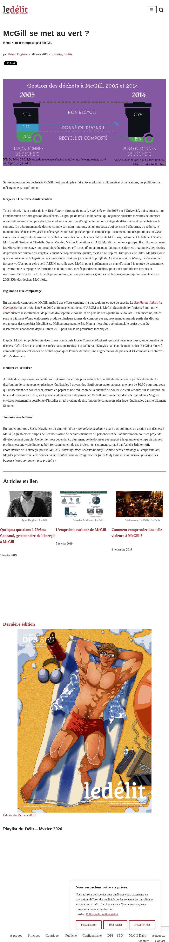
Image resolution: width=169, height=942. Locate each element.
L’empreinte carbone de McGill (81, 530)
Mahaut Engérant (18, 54)
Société (68, 54)
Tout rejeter (115, 924)
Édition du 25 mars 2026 (19, 815)
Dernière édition (19, 624)
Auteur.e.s (158, 935)
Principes (34, 935)
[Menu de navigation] (152, 9)
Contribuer (53, 935)
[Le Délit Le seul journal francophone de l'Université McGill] (15, 9)
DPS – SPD (115, 935)
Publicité (71, 935)
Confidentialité (92, 935)
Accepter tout (142, 924)
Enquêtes (57, 54)
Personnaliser (88, 924)
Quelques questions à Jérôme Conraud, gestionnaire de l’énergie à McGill (27, 536)
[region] (115, 907)
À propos (16, 935)
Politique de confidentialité (102, 914)
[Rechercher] (161, 9)
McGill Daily (137, 935)
